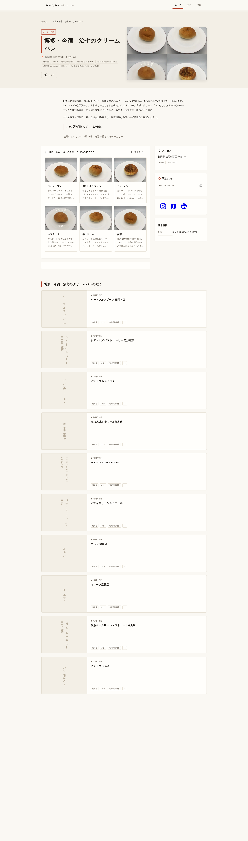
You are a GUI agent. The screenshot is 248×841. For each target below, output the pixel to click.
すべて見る (135, 152)
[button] (180, 185)
